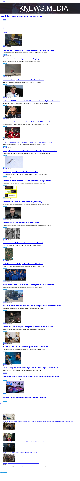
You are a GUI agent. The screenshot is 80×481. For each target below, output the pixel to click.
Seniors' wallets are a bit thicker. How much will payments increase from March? (20, 431)
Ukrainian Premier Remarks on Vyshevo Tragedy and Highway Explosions (27, 181)
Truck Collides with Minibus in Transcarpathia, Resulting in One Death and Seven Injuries (32, 306)
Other (4, 27)
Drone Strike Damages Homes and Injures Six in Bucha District (23, 80)
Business (4, 25)
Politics (4, 24)
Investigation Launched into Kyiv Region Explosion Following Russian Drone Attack (30, 151)
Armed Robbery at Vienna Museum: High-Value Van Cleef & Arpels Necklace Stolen (30, 368)
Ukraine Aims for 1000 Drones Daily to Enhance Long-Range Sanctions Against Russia (31, 376)
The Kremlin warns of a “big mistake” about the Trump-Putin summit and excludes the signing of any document (26, 441)
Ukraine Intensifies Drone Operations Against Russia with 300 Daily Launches (28, 327)
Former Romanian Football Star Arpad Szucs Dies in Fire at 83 (23, 243)
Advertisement (5, 28)
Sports (4, 23)
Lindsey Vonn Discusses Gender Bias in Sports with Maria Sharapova (25, 347)
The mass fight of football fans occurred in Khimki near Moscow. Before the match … (21, 463)
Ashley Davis (5, 46)
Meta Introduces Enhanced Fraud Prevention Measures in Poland (24, 397)
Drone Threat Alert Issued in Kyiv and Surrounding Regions (22, 59)
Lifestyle (4, 26)
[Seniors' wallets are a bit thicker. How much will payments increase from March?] (9, 429)
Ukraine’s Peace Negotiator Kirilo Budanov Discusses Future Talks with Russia (28, 50)
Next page (2, 403)
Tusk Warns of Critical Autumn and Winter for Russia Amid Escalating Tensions (29, 122)
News (4, 22)
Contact (4, 29)
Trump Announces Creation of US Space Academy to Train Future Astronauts (28, 285)
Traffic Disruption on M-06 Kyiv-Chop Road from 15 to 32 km (23, 264)
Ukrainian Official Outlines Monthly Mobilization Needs (21, 223)
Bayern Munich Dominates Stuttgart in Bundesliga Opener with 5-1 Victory (27, 142)
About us (4, 30)
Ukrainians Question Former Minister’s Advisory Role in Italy (22, 202)
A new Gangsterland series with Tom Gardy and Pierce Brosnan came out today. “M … (21, 452)
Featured (4, 21)
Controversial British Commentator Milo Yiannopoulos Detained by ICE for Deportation (31, 101)
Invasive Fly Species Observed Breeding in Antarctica (20, 172)
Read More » (5, 54)
